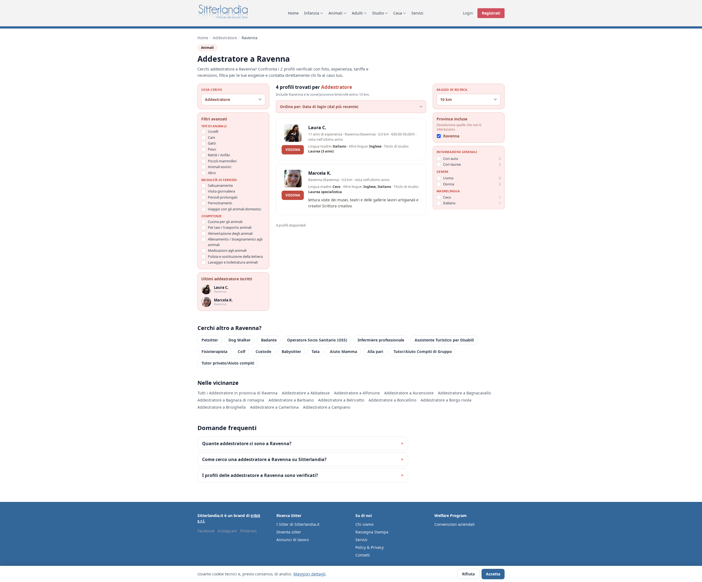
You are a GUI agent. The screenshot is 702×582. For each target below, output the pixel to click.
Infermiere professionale (381, 340)
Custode (263, 351)
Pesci (212, 149)
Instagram (227, 530)
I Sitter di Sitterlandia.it (297, 524)
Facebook (205, 530)
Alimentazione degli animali (230, 233)
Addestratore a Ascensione (409, 392)
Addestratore (225, 37)
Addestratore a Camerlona (274, 407)
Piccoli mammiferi (222, 161)
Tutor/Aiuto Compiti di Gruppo (423, 351)
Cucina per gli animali (225, 221)
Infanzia (311, 13)
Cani (211, 137)
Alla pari (375, 351)
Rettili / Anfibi (219, 154)
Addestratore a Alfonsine (357, 392)
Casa (397, 13)
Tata (315, 351)
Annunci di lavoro (292, 539)
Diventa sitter (288, 532)
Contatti (362, 555)
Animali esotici (219, 166)
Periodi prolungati (222, 197)
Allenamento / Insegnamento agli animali (235, 242)
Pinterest (248, 530)
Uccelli (213, 131)
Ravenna (451, 136)
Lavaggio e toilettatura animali (233, 262)
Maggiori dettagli (309, 574)
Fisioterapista (214, 351)
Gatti (212, 143)
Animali (335, 13)
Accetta (493, 574)
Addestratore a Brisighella (221, 407)
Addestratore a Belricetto (341, 400)
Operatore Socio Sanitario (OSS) (317, 340)
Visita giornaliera (221, 191)
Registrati (491, 13)
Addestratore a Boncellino (392, 400)
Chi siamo (364, 524)
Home (293, 13)
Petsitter (210, 340)
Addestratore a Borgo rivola (446, 400)
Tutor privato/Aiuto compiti (228, 363)
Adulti (357, 13)
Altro (212, 172)
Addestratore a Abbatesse (306, 392)
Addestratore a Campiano (326, 407)
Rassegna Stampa (371, 532)
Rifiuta (468, 574)
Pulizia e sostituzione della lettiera (235, 256)
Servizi (417, 13)
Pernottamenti (220, 202)
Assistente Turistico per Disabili (444, 340)
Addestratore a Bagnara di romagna (230, 400)
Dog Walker (239, 340)
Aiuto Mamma (343, 351)
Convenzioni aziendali (454, 524)
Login (468, 13)
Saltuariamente (220, 185)
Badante (269, 340)
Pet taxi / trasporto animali (229, 227)
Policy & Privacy (369, 547)
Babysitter (291, 351)
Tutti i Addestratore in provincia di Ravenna (237, 392)
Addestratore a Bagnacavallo (464, 392)
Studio (378, 13)
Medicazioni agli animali (227, 250)
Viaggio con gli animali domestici (234, 209)
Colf (241, 351)
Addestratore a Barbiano (291, 400)
